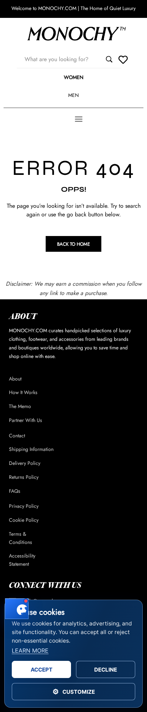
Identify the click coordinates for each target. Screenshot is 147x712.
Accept (41, 669)
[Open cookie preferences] (17, 608)
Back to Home (73, 244)
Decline (105, 669)
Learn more (30, 650)
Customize (73, 691)
